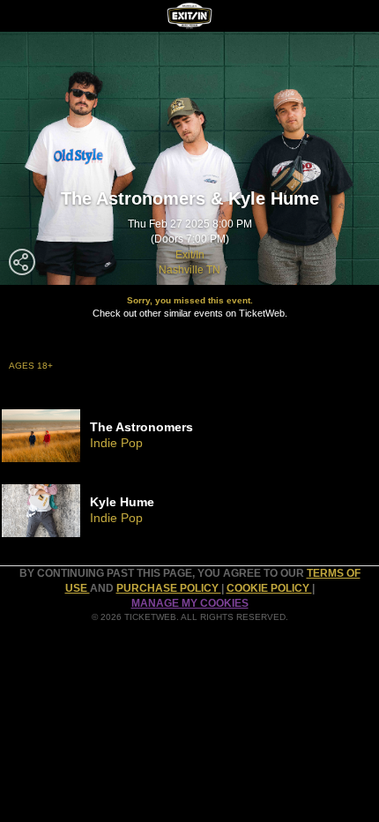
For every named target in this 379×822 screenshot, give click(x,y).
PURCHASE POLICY (168, 588)
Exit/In (189, 255)
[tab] (189, 435)
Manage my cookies (190, 603)
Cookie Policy (269, 588)
